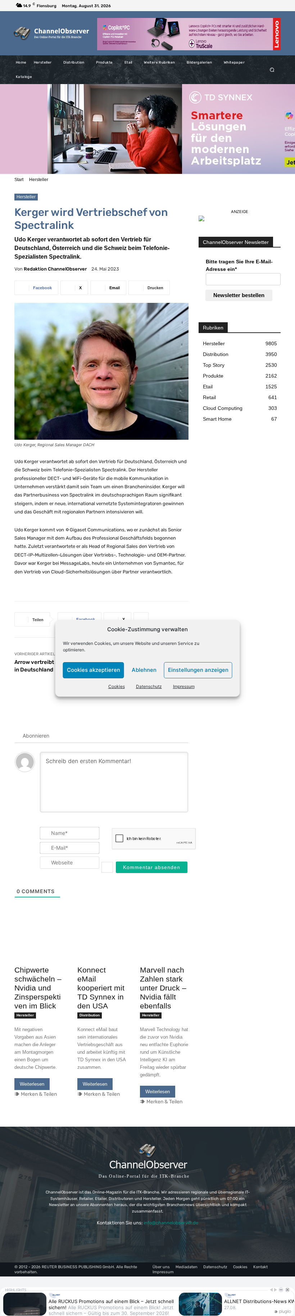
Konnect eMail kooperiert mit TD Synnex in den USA (100, 988)
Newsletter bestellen (238, 295)
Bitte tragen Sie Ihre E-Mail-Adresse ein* (239, 265)
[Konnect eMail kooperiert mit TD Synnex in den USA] (101, 950)
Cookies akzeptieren (93, 669)
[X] (275, 5)
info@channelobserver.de (171, 1222)
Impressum (184, 686)
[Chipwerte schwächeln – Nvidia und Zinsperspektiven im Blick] (38, 950)
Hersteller (38, 179)
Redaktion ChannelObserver (55, 269)
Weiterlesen (32, 1084)
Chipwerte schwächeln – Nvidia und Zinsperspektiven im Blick (38, 988)
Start (18, 179)
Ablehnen (144, 669)
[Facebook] (266, 5)
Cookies (116, 686)
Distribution (90, 1015)
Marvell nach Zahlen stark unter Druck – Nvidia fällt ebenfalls (163, 988)
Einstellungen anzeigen (198, 669)
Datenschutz (149, 686)
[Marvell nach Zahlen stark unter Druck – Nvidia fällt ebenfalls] (164, 950)
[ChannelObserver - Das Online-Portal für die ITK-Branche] (52, 33)
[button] (272, 70)
